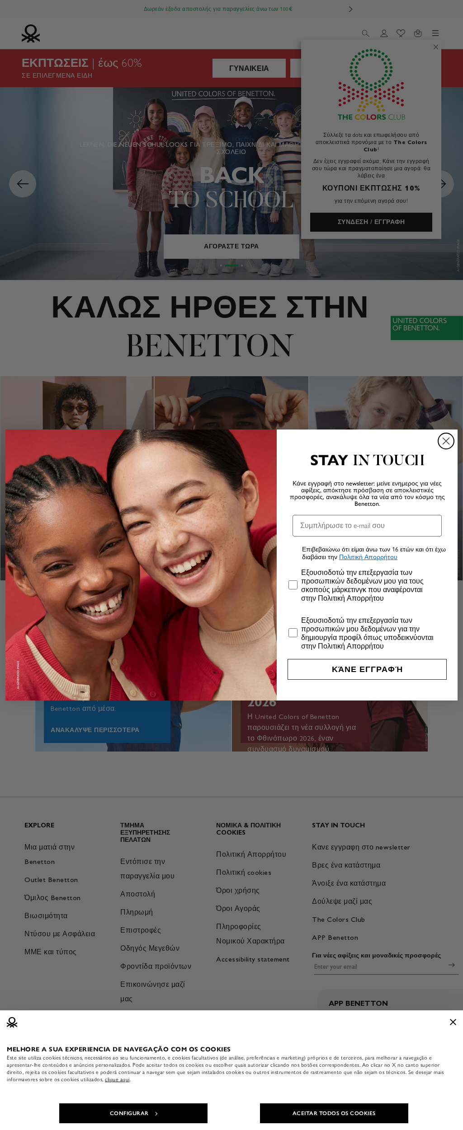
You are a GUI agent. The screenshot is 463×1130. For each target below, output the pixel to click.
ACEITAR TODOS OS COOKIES (334, 1113)
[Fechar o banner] (453, 1022)
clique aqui (117, 1079)
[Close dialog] (446, 441)
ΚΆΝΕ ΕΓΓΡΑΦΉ (367, 669)
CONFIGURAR (129, 1113)
